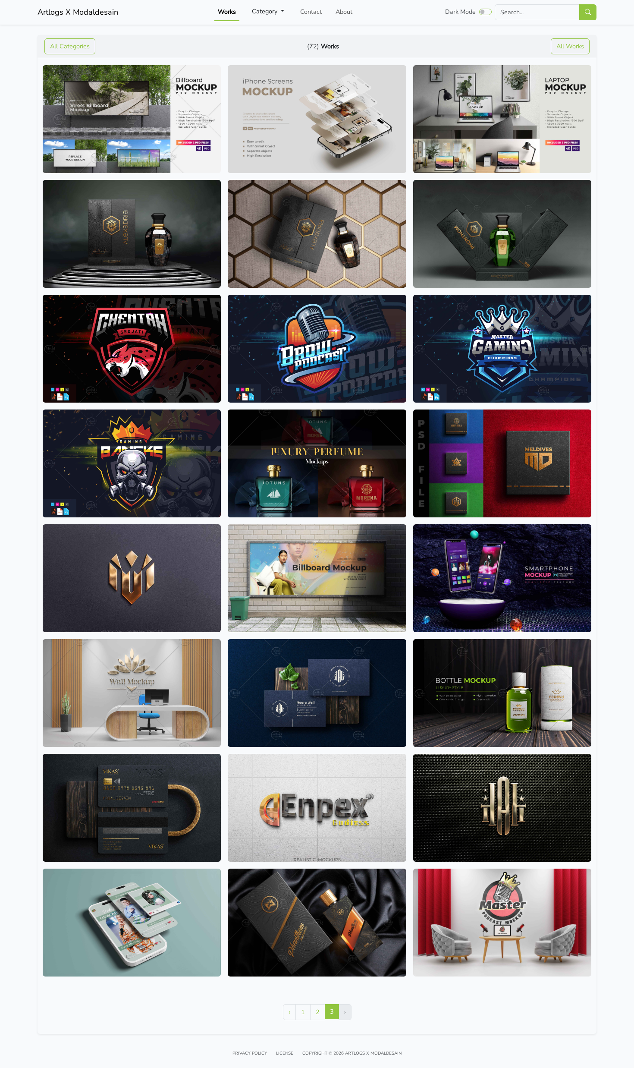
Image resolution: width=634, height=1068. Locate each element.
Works (227, 11)
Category (265, 11)
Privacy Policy (249, 1053)
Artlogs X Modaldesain (78, 12)
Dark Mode (460, 11)
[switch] (485, 12)
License (284, 1053)
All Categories (70, 46)
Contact (311, 11)
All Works (570, 46)
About (344, 11)
